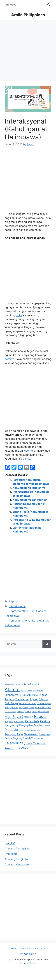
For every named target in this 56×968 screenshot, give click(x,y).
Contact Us (39, 948)
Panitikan (38, 725)
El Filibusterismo (28, 694)
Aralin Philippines (28, 14)
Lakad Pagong (10, 712)
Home (14, 948)
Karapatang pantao (26, 708)
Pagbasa (9, 721)
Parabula (11, 730)
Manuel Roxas (43, 712)
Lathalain (20, 712)
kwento (28, 450)
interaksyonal (17, 606)
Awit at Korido (26, 691)
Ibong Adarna (11, 707)
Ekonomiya (11, 694)
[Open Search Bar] (48, 4)
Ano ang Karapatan (17, 864)
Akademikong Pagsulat (27, 684)
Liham (28, 711)
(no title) (10, 843)
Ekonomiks (38, 690)
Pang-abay (12, 725)
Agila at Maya (10, 684)
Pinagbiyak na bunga (33, 730)
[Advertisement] (28, 51)
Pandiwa (45, 721)
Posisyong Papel (14, 734)
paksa (26, 458)
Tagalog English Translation (28, 738)
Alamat (12, 689)
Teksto (9, 748)
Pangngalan (26, 725)
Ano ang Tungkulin (16, 859)
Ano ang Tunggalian (17, 848)
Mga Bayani (14, 717)
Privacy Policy (28, 953)
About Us (25, 948)
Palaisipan (19, 721)
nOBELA (28, 716)
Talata (29, 743)
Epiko (34, 699)
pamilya (9, 359)
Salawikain (31, 734)
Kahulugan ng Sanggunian (30, 499)
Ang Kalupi (11, 853)
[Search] (46, 644)
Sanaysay (45, 734)
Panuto (47, 726)
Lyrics (34, 711)
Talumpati (39, 743)
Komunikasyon (43, 707)
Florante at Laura (27, 703)
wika (19, 315)
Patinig (21, 730)
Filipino (13, 601)
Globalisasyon (44, 703)
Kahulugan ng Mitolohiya (29, 487)
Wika (24, 748)
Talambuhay (15, 743)
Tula (17, 748)
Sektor (8, 738)
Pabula (40, 716)
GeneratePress (28, 963)
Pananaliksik (32, 721)
